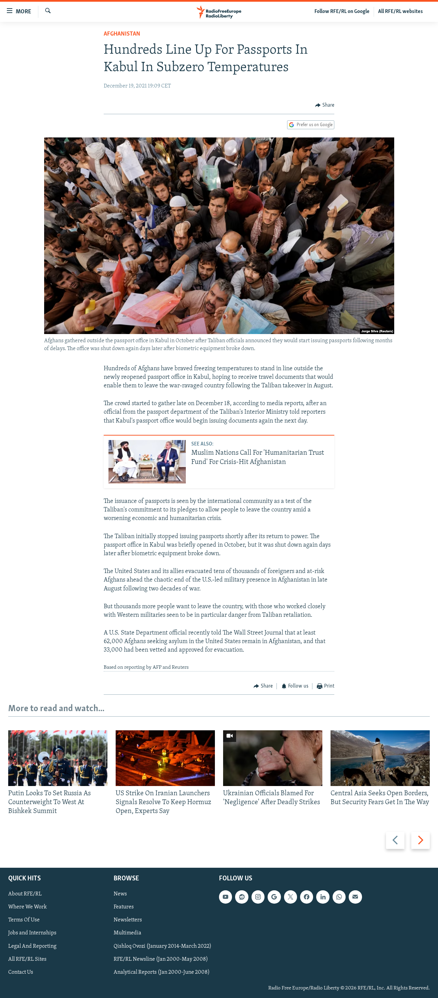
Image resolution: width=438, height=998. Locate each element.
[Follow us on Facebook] (306, 896)
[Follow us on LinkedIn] (322, 896)
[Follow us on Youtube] (225, 896)
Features (124, 907)
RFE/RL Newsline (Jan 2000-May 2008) (161, 959)
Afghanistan (122, 34)
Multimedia (127, 933)
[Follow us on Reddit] (241, 896)
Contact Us (20, 972)
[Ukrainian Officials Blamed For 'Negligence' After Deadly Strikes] (272, 758)
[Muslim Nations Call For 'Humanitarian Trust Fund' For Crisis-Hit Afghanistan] (147, 461)
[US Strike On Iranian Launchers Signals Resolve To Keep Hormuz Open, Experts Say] (165, 758)
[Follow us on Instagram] (258, 896)
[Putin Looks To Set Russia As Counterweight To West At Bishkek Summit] (57, 758)
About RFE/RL (25, 894)
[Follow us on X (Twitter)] (290, 896)
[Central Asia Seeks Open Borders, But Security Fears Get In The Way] (380, 758)
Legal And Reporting (32, 946)
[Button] (324, 105)
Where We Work (27, 907)
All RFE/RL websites (400, 11)
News (120, 894)
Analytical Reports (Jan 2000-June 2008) (162, 972)
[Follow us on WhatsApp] (339, 896)
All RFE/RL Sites (27, 959)
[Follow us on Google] (274, 896)
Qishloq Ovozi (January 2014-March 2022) (162, 946)
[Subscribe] (355, 896)
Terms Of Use (24, 920)
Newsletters (128, 920)
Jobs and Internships (32, 933)
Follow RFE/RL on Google (342, 11)
